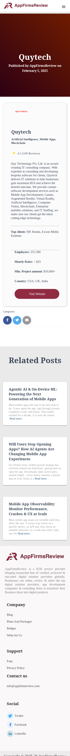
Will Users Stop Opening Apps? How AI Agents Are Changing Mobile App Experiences (31, 451)
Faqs (10, 661)
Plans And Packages (19, 621)
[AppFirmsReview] (27, 5)
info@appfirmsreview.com (23, 686)
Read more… (17, 418)
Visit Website (37, 294)
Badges (11, 628)
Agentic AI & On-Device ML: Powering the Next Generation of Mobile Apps (33, 394)
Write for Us (14, 635)
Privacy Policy (16, 668)
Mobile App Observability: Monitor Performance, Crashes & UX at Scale (32, 509)
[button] (58, 7)
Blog (10, 614)
